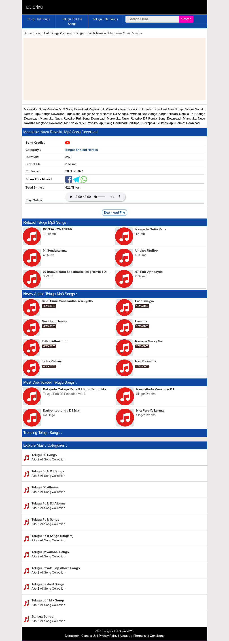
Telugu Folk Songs (105, 19)
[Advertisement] (115, 69)
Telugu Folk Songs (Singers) (53, 33)
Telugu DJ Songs (38, 19)
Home (27, 33)
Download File (114, 212)
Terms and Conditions (149, 635)
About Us (126, 635)
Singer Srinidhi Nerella (91, 33)
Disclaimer (72, 635)
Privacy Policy (108, 635)
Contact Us (88, 635)
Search (186, 19)
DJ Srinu (34, 7)
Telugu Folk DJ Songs (72, 21)
